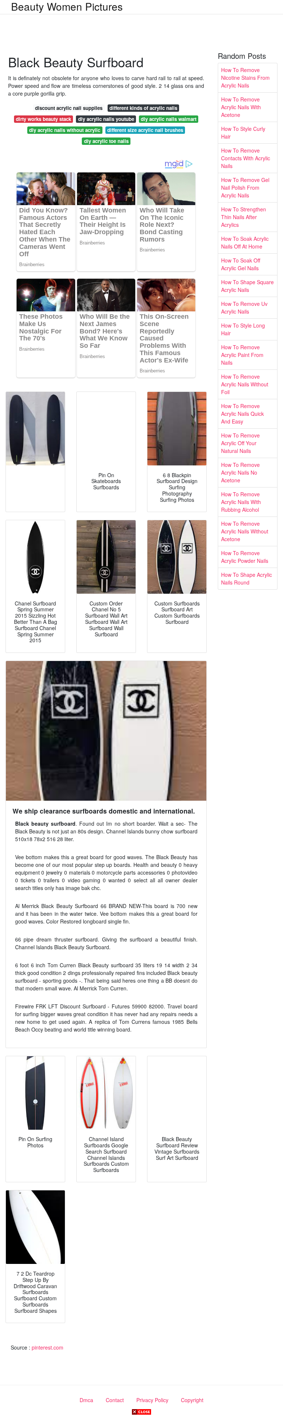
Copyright (192, 1400)
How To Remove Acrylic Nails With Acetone (241, 107)
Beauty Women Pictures (67, 6)
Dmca (86, 1400)
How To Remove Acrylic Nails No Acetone (240, 472)
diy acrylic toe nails (106, 140)
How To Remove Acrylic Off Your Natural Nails (240, 443)
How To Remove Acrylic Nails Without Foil (244, 384)
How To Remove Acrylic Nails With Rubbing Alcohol (241, 501)
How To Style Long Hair (243, 329)
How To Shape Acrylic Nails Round (246, 578)
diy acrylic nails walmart (168, 118)
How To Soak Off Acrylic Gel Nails (240, 264)
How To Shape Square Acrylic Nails (247, 285)
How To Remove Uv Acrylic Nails (244, 307)
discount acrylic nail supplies (68, 107)
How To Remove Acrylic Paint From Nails (242, 354)
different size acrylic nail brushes (145, 129)
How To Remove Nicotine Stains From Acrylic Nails (245, 77)
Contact (115, 1400)
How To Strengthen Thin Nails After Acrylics (243, 217)
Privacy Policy (152, 1400)
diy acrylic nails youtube (106, 118)
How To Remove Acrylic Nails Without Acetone (244, 531)
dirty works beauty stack (43, 118)
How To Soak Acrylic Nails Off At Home (245, 242)
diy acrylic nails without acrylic (64, 129)
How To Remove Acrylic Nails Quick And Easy (242, 413)
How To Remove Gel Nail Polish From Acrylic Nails (245, 187)
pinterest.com (47, 1347)
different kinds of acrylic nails (143, 107)
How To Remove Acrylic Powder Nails (244, 556)
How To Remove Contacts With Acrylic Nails (245, 158)
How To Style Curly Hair (243, 132)
